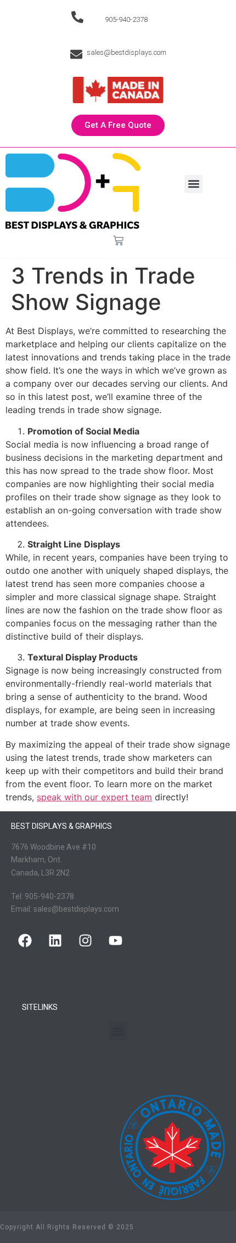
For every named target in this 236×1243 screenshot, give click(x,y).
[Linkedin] (55, 940)
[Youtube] (115, 940)
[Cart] (118, 240)
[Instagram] (85, 940)
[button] (193, 184)
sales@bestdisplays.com (126, 52)
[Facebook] (24, 940)
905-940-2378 (126, 19)
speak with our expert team (94, 797)
